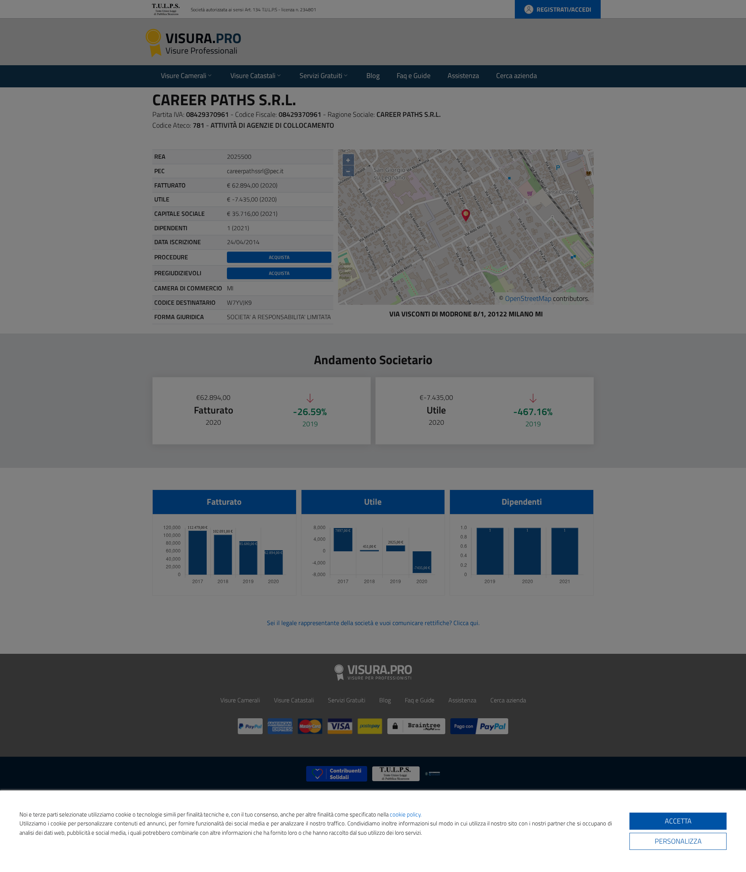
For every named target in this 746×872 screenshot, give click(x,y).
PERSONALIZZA (678, 841)
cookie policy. (406, 814)
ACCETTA (678, 821)
